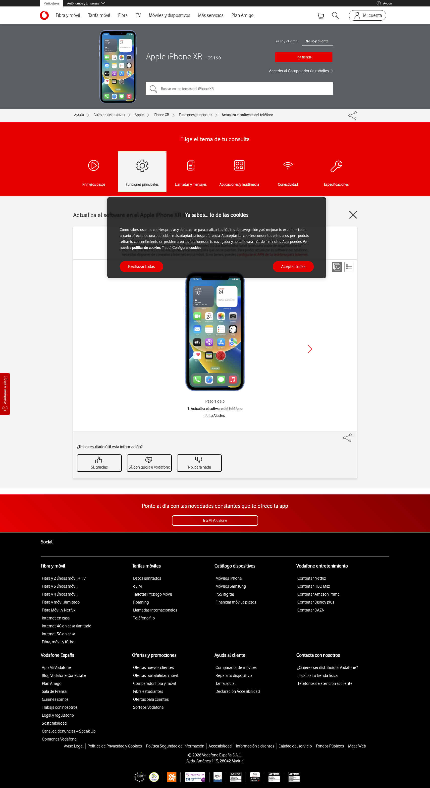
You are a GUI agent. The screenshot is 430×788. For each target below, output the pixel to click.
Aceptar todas (293, 266)
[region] (216, 237)
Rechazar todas (141, 266)
